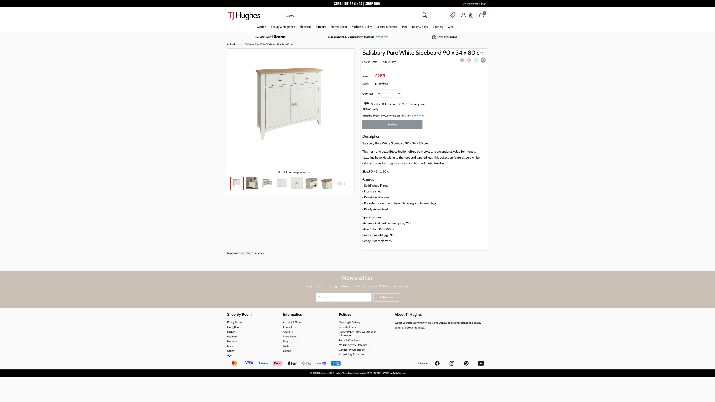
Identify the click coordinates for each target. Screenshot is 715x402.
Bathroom (232, 341)
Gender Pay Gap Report (352, 349)
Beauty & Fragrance (283, 26)
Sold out (392, 124)
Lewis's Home (369, 62)
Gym (229, 355)
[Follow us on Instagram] (452, 362)
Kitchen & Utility (362, 26)
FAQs (286, 346)
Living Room (234, 327)
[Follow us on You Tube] (481, 362)
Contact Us (289, 327)
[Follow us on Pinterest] (466, 362)
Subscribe (386, 297)
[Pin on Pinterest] (469, 61)
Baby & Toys (420, 26)
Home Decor (339, 26)
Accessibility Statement (352, 354)
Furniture (320, 26)
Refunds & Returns (349, 327)
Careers (287, 350)
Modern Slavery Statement (353, 345)
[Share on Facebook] (461, 61)
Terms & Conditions (349, 340)
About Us (288, 332)
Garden (261, 26)
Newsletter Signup (476, 3)
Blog (285, 341)
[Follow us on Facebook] (437, 362)
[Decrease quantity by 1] (379, 94)
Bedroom (232, 336)
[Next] (351, 109)
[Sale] (452, 15)
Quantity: (367, 93)
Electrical (305, 26)
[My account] (463, 15)
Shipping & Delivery (349, 322)
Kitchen (231, 332)
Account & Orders (292, 322)
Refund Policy (370, 109)
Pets (404, 26)
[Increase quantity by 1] (399, 94)
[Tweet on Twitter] (476, 61)
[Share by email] (483, 60)
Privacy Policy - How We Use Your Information (357, 333)
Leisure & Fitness (386, 26)
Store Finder (289, 336)
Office (230, 350)
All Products (233, 44)
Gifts (451, 26)
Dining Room (234, 322)
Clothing (438, 26)
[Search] (425, 16)
